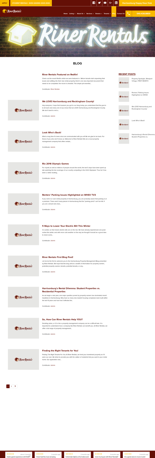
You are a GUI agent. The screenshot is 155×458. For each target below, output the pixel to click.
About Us (80, 13)
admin (53, 116)
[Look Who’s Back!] (23, 142)
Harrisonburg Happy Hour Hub (137, 3)
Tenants (107, 13)
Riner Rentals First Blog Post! (57, 257)
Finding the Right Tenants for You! (60, 350)
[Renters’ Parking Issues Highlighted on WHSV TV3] (23, 205)
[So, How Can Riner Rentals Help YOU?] (23, 329)
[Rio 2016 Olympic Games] (23, 173)
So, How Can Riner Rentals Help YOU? (62, 319)
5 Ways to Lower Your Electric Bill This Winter (66, 226)
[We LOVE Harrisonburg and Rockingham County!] (23, 111)
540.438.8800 (143, 13)
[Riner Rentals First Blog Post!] (23, 267)
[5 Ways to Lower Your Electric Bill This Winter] (23, 236)
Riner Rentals (55, 89)
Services (89, 13)
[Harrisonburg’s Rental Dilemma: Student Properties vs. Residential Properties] (23, 298)
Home (66, 13)
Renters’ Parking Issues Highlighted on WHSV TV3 (69, 195)
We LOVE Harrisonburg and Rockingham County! (68, 101)
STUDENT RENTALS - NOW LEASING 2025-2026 (31, 3)
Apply (4, 3)
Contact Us (121, 13)
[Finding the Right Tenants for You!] (23, 360)
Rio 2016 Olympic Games (55, 163)
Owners (98, 13)
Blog (113, 13)
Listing (71, 13)
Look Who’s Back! (51, 132)
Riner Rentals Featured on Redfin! (60, 74)
